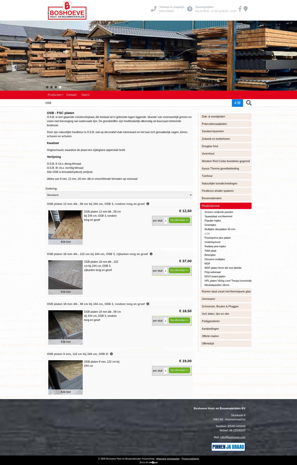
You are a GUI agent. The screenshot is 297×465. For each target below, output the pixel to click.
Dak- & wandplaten (213, 116)
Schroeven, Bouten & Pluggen (220, 306)
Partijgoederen (211, 321)
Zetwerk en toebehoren (216, 138)
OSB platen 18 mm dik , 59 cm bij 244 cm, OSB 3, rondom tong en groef (96, 304)
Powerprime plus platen (218, 237)
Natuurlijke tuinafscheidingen (219, 183)
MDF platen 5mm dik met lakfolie (223, 267)
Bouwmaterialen (212, 198)
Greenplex (210, 225)
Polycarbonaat (213, 272)
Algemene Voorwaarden (168, 458)
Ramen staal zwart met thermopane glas (226, 291)
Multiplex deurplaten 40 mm (220, 229)
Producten (55, 95)
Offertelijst (208, 343)
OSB (207, 233)
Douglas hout (210, 146)
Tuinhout (207, 175)
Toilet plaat (210, 250)
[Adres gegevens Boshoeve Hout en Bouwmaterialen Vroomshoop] (246, 10)
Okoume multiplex (215, 259)
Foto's (86, 95)
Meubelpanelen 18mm (217, 285)
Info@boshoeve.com (232, 437)
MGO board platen (215, 276)
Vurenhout (208, 153)
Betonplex (210, 255)
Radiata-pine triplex (215, 246)
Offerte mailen (210, 336)
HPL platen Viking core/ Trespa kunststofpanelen (228, 280)
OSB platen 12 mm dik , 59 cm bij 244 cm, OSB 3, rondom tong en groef (96, 204)
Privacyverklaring (190, 458)
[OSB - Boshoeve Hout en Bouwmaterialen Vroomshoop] (67, 10)
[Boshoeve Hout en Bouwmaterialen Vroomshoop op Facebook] (240, 10)
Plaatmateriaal (210, 205)
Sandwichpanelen (213, 131)
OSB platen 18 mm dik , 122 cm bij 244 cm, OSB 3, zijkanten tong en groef (98, 254)
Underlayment (212, 242)
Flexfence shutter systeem (218, 190)
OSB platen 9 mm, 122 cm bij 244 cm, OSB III (78, 354)
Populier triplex (213, 220)
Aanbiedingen (210, 328)
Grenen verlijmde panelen (219, 212)
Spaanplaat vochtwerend (218, 216)
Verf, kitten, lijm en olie (215, 313)
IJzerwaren (208, 298)
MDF (207, 263)
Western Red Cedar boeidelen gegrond (226, 161)
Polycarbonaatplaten (214, 123)
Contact (72, 95)
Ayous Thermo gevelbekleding (220, 168)
